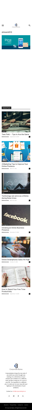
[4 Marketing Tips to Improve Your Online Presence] (16, 151)
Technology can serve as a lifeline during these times (15, 197)
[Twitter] (23, 396)
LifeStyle (4, 131)
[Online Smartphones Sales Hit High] (16, 247)
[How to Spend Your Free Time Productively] (16, 276)
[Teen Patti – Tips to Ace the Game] (16, 121)
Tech (3, 193)
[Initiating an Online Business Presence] (16, 215)
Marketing (4, 161)
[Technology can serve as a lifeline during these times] (16, 183)
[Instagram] (13, 396)
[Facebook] (9, 396)
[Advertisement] (16, 11)
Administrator (5, 136)
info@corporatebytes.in (19, 391)
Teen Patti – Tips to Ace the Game (15, 134)
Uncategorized (5, 224)
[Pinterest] (18, 396)
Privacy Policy (13, 405)
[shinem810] (16, 49)
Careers (26, 405)
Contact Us (20, 405)
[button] (2, 25)
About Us (6, 405)
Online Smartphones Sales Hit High (16, 260)
